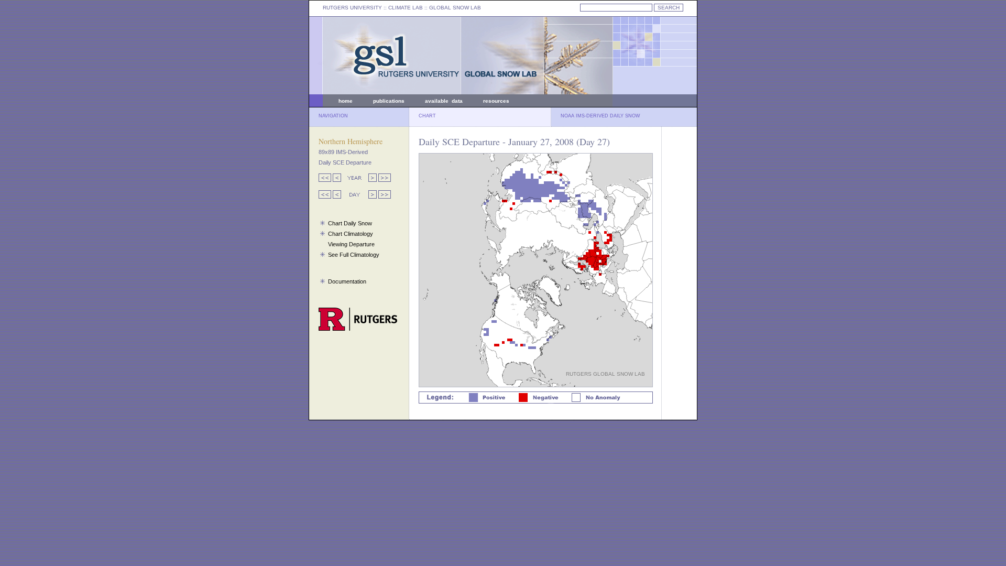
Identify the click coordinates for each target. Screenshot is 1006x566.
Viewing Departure (351, 244)
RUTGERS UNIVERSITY (352, 7)
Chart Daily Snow (350, 223)
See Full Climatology (353, 255)
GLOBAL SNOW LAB (455, 7)
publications (388, 101)
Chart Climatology (350, 234)
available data (444, 101)
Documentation (347, 281)
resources (496, 101)
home (345, 101)
